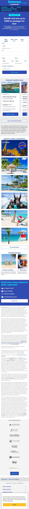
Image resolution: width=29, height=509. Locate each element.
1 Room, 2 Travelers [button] (7, 66)
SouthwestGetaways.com (10, 377)
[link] (10, 114)
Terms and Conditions (23, 414)
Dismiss (14, 504)
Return (16, 58)
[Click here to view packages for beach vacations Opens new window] (8, 261)
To (2, 50)
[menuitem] (6, 7)
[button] (14, 3)
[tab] (5, 40)
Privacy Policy (10, 501)
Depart (3, 58)
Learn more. (22, 352)
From (3, 43)
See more (3, 274)
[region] (14, 501)
